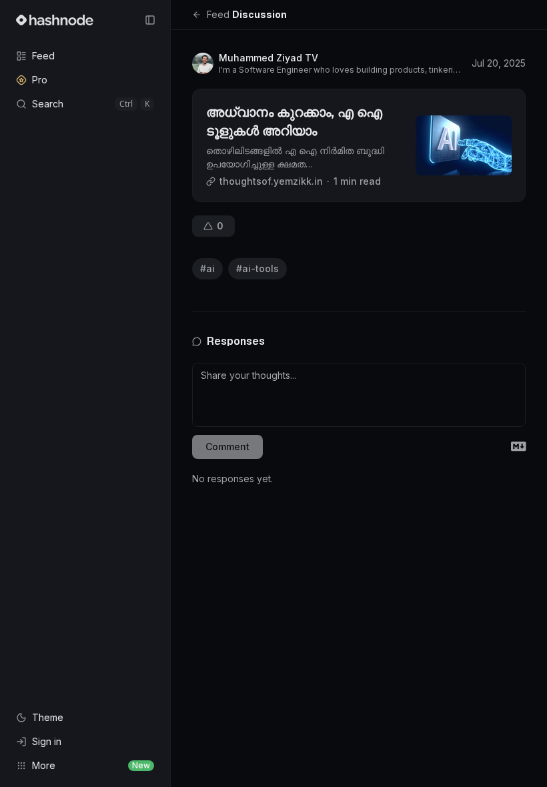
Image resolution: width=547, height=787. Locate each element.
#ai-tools (257, 268)
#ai (207, 268)
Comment (227, 446)
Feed (218, 14)
